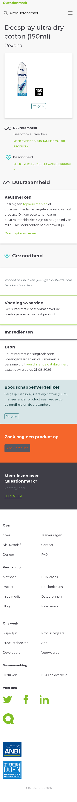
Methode (10, 577)
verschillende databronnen (46, 364)
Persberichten (52, 587)
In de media (11, 596)
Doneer (8, 554)
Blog (6, 606)
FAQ (44, 554)
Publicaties (49, 577)
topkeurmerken (35, 204)
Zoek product (17, 448)
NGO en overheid (54, 675)
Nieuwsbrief (12, 545)
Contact (47, 545)
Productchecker (24, 13)
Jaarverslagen (51, 535)
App (44, 643)
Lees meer (13, 496)
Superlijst (10, 633)
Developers (11, 652)
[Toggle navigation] (70, 13)
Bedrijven (10, 675)
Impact (8, 587)
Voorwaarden (51, 652)
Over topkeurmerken (20, 233)
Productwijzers (52, 633)
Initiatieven (49, 606)
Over (6, 535)
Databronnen (51, 596)
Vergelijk (38, 106)
